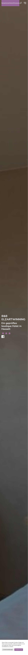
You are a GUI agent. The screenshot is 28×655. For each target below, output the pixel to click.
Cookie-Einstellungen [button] (8, 649)
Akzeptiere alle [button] (18, 649)
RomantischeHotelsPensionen (10, 3)
